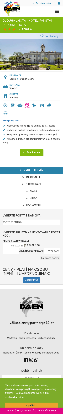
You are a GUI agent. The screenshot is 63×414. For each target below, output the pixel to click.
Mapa (33, 191)
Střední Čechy (27, 79)
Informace (33, 177)
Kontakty (37, 352)
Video (33, 198)
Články (19, 352)
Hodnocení (33, 205)
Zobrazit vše (31, 280)
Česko (13, 79)
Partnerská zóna (50, 352)
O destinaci (33, 184)
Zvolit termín (33, 170)
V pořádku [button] (31, 405)
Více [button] (21, 397)
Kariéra (27, 352)
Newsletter (9, 352)
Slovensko (31, 338)
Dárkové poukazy (46, 338)
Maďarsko (12, 338)
